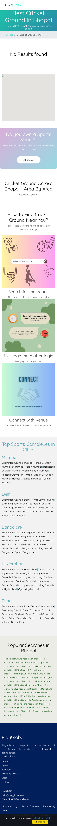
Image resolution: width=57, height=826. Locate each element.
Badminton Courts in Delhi (16, 499)
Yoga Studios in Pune (20, 614)
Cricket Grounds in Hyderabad (18, 585)
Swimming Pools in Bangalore (31, 536)
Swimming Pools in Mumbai (27, 466)
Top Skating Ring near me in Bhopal (28, 703)
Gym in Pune (18, 622)
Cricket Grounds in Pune (21, 618)
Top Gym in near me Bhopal (30, 685)
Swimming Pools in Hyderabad (32, 573)
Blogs (4, 777)
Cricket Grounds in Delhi (21, 511)
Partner (5, 765)
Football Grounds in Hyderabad (33, 581)
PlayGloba (13, 737)
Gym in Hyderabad (28, 589)
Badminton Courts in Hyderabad (19, 569)
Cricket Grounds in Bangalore (17, 548)
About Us (6, 761)
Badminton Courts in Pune (16, 606)
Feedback (7, 769)
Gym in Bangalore (24, 552)
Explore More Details (41, 818)
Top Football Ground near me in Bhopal (22, 658)
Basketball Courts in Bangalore (18, 540)
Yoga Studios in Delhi (20, 507)
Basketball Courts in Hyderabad (19, 577)
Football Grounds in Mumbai (17, 474)
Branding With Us (10, 773)
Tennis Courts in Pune (42, 606)
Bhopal (9, 34)
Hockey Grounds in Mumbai (27, 478)
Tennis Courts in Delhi (42, 499)
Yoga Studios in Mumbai (35, 470)
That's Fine (40, 821)
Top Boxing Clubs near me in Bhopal (28, 673)
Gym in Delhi (18, 515)
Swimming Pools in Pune (15, 610)
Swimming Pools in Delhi (15, 503)
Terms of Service (30, 806)
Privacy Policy (10, 806)
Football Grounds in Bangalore (31, 544)
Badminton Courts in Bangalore (19, 532)
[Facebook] (3, 787)
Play (13, 5)
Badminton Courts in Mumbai (17, 462)
